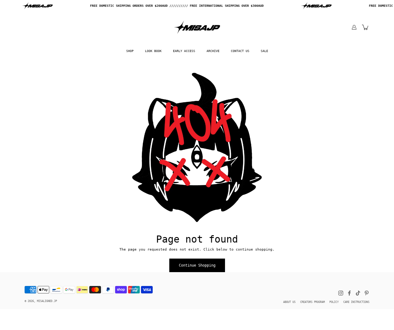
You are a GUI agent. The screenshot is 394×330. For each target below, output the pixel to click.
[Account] (354, 27)
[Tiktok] (358, 293)
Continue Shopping (197, 265)
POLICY (334, 302)
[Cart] (365, 27)
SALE (264, 51)
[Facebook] (349, 293)
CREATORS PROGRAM (312, 302)
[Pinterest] (366, 293)
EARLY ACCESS (184, 51)
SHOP (130, 51)
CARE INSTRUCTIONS (356, 302)
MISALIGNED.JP (47, 301)
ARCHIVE (213, 51)
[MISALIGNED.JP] (197, 27)
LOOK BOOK (153, 51)
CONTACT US (240, 51)
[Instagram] (341, 293)
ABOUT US (289, 302)
